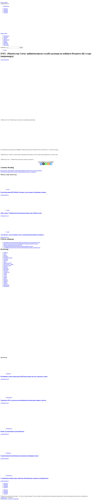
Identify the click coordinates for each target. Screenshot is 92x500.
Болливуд (5, 256)
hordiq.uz (5, 252)
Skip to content (4, 2)
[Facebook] (41, 164)
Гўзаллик (5, 260)
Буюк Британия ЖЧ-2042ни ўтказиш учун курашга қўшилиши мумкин (23, 192)
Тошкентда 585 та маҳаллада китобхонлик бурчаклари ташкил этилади (20, 243)
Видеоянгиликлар (7, 257)
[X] (43, 164)
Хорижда (5, 37)
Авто (4, 253)
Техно (4, 278)
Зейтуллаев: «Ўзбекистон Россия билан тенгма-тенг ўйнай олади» (21, 213)
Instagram (5, 484)
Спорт (5, 50)
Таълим (5, 277)
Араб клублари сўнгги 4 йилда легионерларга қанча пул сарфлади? (18, 171)
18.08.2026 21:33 (5, 215)
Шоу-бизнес (6, 39)
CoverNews (3, 497)
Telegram (5, 483)
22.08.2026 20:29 (5, 434)
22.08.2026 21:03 (5, 403)
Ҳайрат (5, 41)
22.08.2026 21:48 (5, 379)
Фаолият (5, 279)
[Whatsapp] (46, 164)
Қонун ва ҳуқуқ (7, 265)
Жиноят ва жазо (7, 263)
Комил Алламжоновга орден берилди (12, 245)
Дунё (4, 261)
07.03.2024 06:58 (5, 59)
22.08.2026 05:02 (5, 195)
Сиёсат (5, 274)
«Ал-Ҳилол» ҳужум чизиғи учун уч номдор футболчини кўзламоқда (22, 234)
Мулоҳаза (5, 43)
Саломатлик (6, 272)
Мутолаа (5, 270)
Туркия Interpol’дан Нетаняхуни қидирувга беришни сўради (18, 246)
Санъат (5, 38)
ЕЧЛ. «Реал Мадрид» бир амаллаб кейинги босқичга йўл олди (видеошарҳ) (21, 170)
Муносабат (6, 45)
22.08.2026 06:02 (5, 458)
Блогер (5, 255)
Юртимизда (6, 6)
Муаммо (5, 42)
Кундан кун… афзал (8, 264)
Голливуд (5, 259)
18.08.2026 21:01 (5, 237)
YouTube (5, 487)
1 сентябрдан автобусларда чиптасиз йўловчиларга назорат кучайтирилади (21, 247)
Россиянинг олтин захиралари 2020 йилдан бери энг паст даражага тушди (21, 242)
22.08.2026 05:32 (5, 481)
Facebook (5, 486)
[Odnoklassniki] (48, 164)
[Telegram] (51, 164)
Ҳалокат (5, 283)
